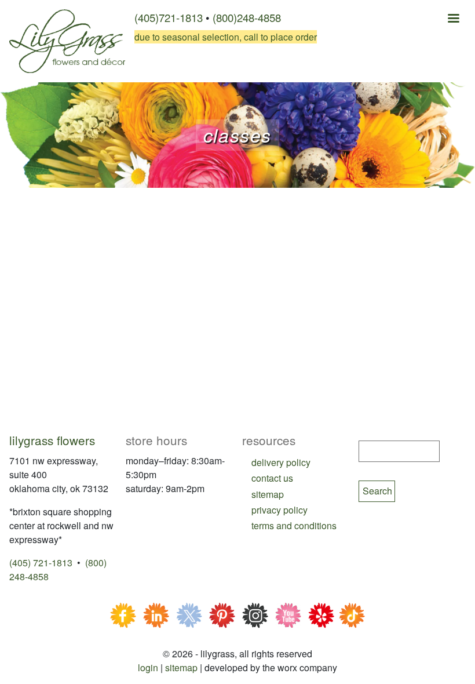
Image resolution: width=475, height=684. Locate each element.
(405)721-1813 (168, 17)
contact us (272, 478)
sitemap (267, 494)
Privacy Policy (279, 509)
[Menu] (453, 19)
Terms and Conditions (294, 525)
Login (148, 667)
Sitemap (181, 667)
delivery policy (280, 462)
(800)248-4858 (247, 17)
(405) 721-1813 (40, 562)
